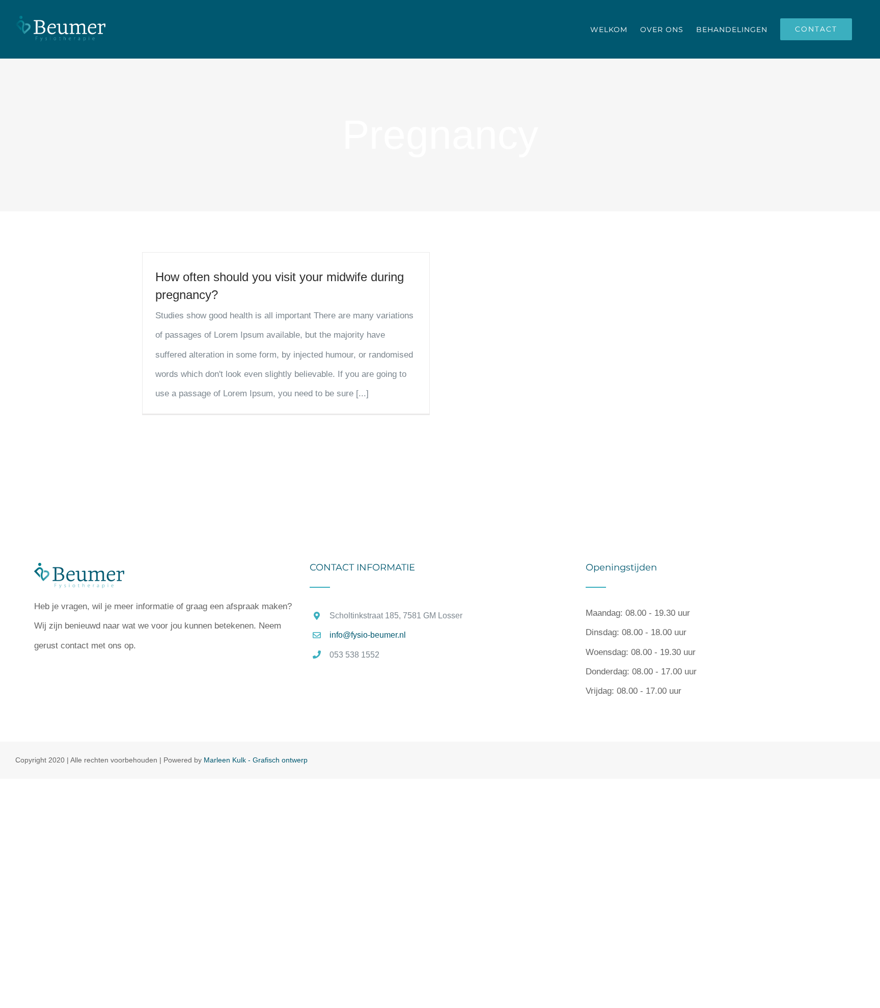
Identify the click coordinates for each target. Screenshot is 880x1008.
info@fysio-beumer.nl (367, 635)
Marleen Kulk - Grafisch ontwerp (256, 760)
